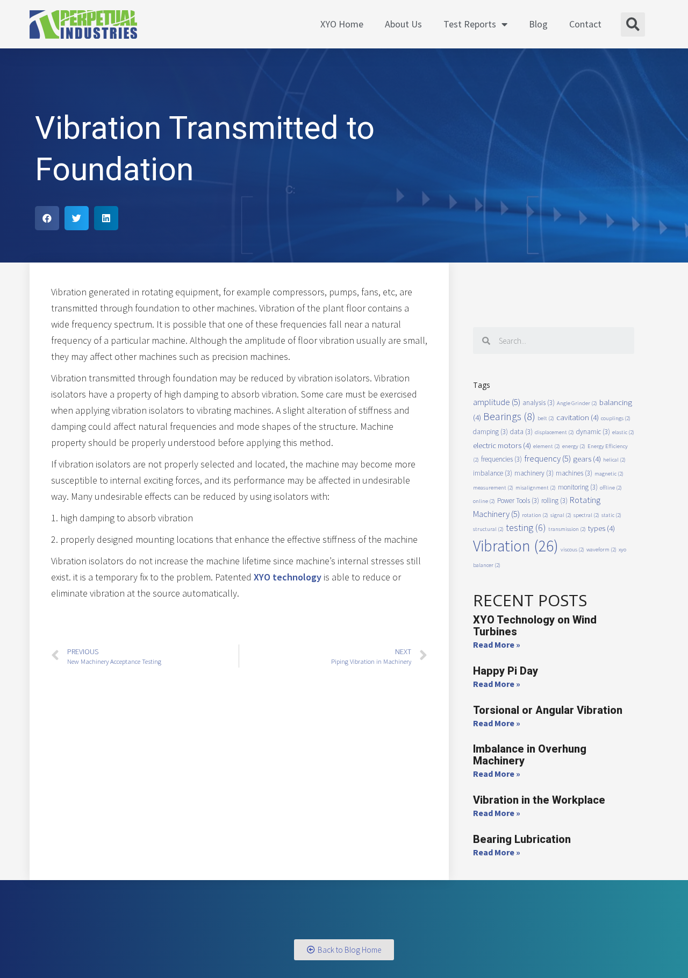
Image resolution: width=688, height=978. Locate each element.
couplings (615, 418)
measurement (493, 487)
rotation (535, 515)
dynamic (593, 431)
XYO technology (287, 577)
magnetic (609, 473)
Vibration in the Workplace (539, 799)
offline (611, 487)
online (484, 501)
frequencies (501, 459)
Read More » (496, 644)
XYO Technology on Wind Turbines (535, 625)
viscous (572, 549)
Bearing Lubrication (522, 839)
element (546, 446)
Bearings (509, 416)
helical (614, 459)
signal (560, 515)
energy (573, 446)
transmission (567, 529)
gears (587, 458)
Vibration (515, 546)
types (601, 528)
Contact (585, 24)
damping (490, 431)
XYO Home (341, 24)
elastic (623, 432)
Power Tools (518, 500)
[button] (344, 949)
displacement (554, 432)
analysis (538, 402)
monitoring (578, 487)
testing (526, 527)
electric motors (502, 445)
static (611, 515)
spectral (586, 515)
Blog (538, 24)
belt (546, 418)
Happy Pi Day (505, 670)
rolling (554, 500)
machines (574, 473)
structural (488, 529)
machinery (534, 473)
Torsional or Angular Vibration (547, 710)
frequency (547, 458)
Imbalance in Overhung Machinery (529, 754)
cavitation (577, 417)
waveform (601, 549)
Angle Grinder (577, 403)
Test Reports (469, 24)
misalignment (535, 487)
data (521, 431)
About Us (403, 24)
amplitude (496, 402)
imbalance (492, 473)
